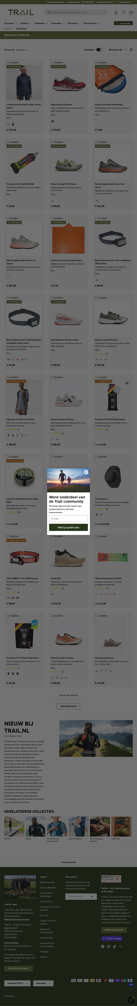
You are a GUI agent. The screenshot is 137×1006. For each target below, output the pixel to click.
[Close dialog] (86, 472)
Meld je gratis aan (68, 527)
